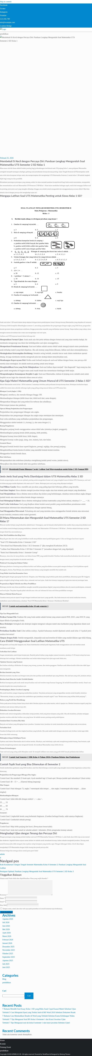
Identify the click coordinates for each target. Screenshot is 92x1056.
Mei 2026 (6, 929)
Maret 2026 (6, 936)
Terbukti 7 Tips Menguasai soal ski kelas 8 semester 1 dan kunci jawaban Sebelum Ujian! (36, 1023)
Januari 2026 (7, 943)
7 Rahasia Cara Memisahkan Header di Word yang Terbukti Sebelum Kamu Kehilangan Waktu (38, 1016)
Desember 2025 (8, 947)
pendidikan (6, 983)
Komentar (4, 895)
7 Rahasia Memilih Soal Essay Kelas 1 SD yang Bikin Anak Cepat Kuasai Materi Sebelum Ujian (39, 1009)
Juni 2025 (6, 967)
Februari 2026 (7, 940)
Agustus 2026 (7, 919)
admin (2, 854)
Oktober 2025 (7, 953)
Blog (4, 979)
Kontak (3, 1044)
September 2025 (8, 957)
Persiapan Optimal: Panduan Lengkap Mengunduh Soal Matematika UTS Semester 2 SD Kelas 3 (37, 871)
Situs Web (3, 905)
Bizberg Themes (65, 1054)
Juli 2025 (5, 964)
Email (2, 902)
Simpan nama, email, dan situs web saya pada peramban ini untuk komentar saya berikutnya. (33, 909)
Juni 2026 (6, 926)
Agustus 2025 (7, 960)
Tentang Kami (5, 1047)
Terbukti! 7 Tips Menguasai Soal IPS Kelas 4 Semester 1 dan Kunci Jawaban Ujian (33, 1019)
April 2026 (6, 933)
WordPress (46, 1054)
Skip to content (5, 2)
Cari (4, 991)
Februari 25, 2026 (7, 158)
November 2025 (8, 950)
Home (2, 1040)
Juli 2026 (5, 922)
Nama (2, 898)
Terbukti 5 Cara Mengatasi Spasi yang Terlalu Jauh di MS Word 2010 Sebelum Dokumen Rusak (38, 1012)
